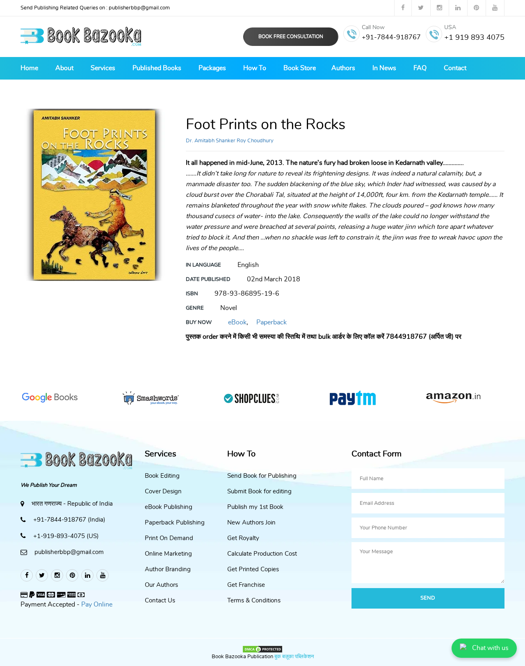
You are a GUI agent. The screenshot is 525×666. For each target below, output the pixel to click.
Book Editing (162, 476)
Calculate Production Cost (262, 554)
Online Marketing (168, 554)
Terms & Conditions (254, 601)
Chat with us (490, 648)
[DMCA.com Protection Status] (262, 648)
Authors (343, 68)
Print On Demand (169, 538)
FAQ (420, 68)
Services (103, 68)
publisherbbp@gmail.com (95, 8)
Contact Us (160, 601)
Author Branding (168, 569)
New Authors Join (251, 523)
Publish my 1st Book (255, 507)
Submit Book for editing (259, 491)
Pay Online (96, 604)
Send (427, 598)
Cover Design (163, 491)
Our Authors (161, 585)
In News (384, 68)
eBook (237, 322)
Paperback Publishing (175, 523)
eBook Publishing (168, 507)
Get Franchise (246, 585)
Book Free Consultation (290, 36)
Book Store (299, 68)
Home (29, 68)
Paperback (271, 322)
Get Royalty (243, 538)
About (64, 68)
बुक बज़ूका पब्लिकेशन (293, 656)
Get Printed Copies (253, 569)
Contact (455, 68)
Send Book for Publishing (262, 476)
